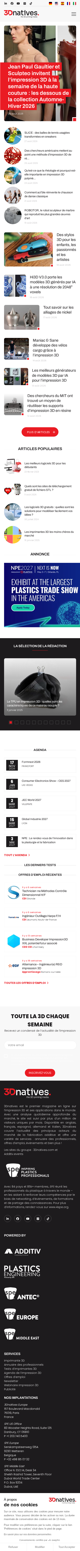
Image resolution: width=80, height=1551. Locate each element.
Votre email (16, 1045)
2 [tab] (16, 722)
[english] (56, 3)
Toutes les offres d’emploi (25, 983)
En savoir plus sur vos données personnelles (27, 1534)
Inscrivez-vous (40, 1072)
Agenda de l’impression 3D (22, 1373)
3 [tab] (22, 722)
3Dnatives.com (43, 1150)
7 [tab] (45, 722)
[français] (68, 3)
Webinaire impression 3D (21, 1385)
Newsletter (11, 1381)
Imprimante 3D (14, 1361)
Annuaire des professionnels (23, 1365)
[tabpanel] (40, 687)
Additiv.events (13, 1154)
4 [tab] (28, 722)
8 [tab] (51, 722)
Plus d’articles (38, 432)
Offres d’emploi (14, 1377)
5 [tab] (34, 722)
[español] (62, 3)
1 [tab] (10, 722)
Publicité (10, 1389)
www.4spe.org (58, 1207)
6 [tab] (40, 722)
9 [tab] (57, 722)
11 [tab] (69, 722)
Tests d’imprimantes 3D (20, 1369)
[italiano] (74, 3)
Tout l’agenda (15, 855)
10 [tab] (63, 722)
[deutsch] (50, 3)
